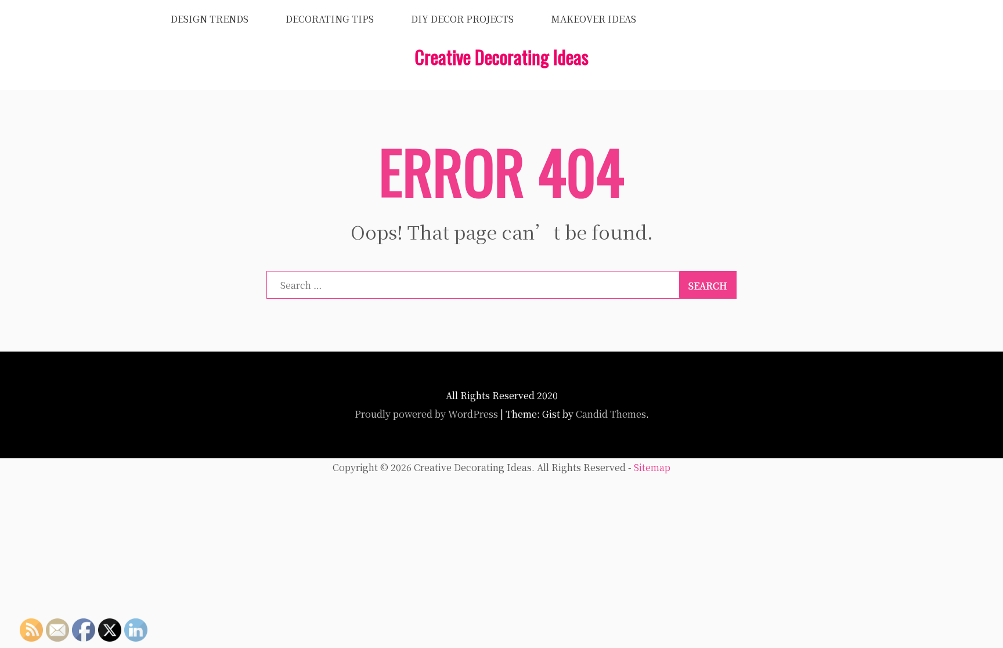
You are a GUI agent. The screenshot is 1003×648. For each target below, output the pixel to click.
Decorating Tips (330, 19)
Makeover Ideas (593, 19)
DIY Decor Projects (462, 19)
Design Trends (209, 19)
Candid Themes (611, 414)
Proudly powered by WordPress (426, 414)
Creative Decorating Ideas (501, 56)
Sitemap (652, 467)
